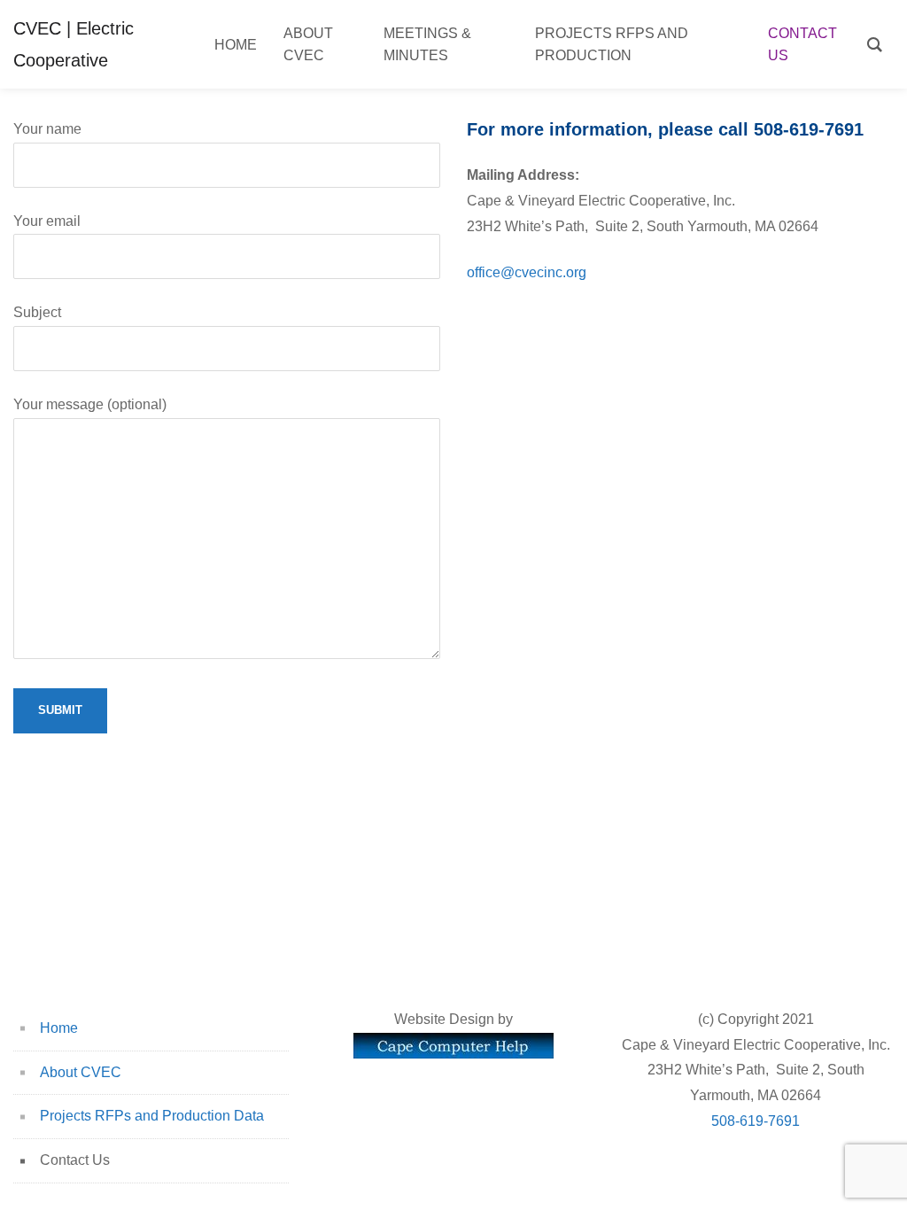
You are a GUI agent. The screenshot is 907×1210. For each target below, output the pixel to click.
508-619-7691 (755, 1121)
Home (59, 1027)
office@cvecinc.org (526, 272)
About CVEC (80, 1072)
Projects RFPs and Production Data (152, 1115)
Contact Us (75, 1159)
